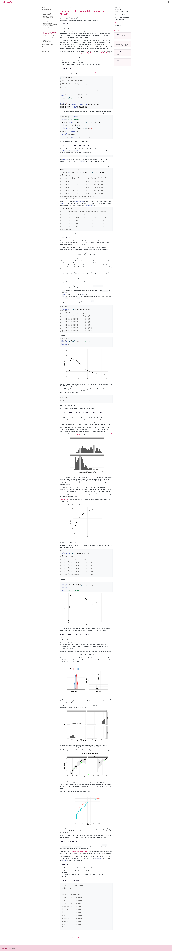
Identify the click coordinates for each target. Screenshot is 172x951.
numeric (97, 156)
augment (70, 172)
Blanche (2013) (64, 499)
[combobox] (169, 2)
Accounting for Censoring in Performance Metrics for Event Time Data (93, 53)
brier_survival (65, 309)
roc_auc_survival (66, 553)
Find (117, 34)
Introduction (118, 7)
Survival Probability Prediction (122, 11)
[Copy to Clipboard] (111, 168)
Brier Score (117, 13)
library (62, 77)
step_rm (63, 125)
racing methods (84, 851)
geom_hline (64, 341)
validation (74, 107)
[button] (170, 948)
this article (96, 699)
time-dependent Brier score (69, 268)
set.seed (62, 103)
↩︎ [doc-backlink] (110, 937)
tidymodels (68, 77)
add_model (64, 134)
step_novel (64, 127)
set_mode (63, 119)
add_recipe (64, 133)
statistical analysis (64, 18)
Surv (75, 97)
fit (72, 137)
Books (118, 43)
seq (70, 169)
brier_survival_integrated (75, 396)
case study (93, 72)
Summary (117, 21)
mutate (63, 95)
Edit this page (118, 25)
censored (67, 78)
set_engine (64, 117)
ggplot (63, 340)
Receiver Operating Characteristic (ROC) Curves (123, 15)
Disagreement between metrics (122, 17)
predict (62, 156)
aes (67, 340)
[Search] (169, 2)
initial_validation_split (79, 104)
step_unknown (65, 124)
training (74, 106)
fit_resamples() (66, 847)
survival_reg (73, 116)
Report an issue (118, 26)
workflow (73, 131)
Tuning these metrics (120, 19)
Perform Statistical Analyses (66, 7)
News (118, 60)
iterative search (75, 851)
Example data (118, 9)
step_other (64, 128)
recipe (70, 122)
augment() (82, 161)
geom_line (64, 343)
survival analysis (73, 18)
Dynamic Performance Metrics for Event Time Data (85, 7)
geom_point (64, 344)
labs (62, 346)
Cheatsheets (120, 51)
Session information (119, 22)
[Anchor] (74, 23)
